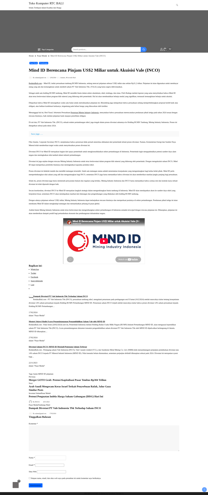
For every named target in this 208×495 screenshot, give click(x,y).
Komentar (33, 424)
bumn (35, 374)
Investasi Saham (35, 393)
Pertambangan (44, 63)
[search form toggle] (177, 5)
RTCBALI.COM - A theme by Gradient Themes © (104, 493)
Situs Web (32, 472)
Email (32, 465)
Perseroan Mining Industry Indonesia (85, 113)
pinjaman (49, 374)
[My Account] (161, 49)
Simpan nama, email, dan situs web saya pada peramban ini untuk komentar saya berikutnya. (66, 478)
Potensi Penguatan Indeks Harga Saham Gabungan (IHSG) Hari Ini (66, 396)
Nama (32, 458)
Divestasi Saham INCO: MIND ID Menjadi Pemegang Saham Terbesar (58, 347)
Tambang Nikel (44, 405)
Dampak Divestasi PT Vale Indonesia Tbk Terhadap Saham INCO (60, 296)
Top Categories (48, 49)
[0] (16, 485)
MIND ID (42, 374)
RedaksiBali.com (35, 83)
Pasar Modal (33, 63)
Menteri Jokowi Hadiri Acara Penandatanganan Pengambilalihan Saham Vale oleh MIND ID (67, 322)
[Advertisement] (104, 29)
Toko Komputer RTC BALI (46, 3)
